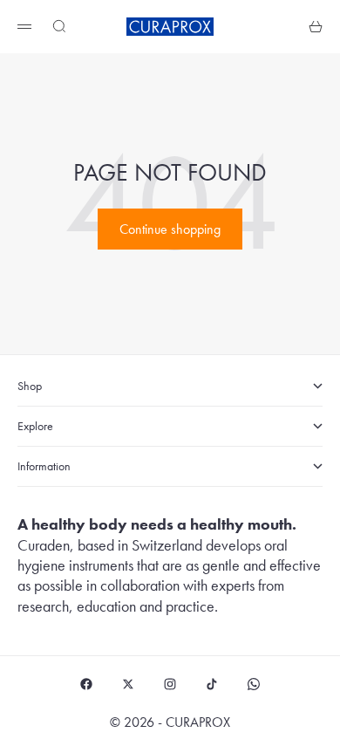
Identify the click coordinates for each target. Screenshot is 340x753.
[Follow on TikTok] (212, 684)
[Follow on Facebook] (86, 684)
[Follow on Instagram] (170, 684)
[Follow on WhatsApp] (254, 684)
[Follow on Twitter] (128, 684)
